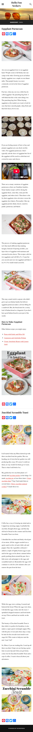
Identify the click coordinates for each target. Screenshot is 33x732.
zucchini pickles (15, 475)
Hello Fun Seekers (16, 4)
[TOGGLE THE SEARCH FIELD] (30, 4)
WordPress (21, 728)
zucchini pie (10, 478)
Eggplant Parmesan (12, 28)
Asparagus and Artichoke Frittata (15, 338)
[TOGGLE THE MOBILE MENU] (3, 4)
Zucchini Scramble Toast (15, 412)
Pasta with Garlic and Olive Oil (14, 334)
